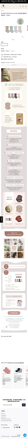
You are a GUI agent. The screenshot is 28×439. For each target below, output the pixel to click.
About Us (3, 413)
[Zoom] (22, 36)
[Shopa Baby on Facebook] (17, 427)
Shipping (3, 62)
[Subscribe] (24, 404)
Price (2, 48)
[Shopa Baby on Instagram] (14, 427)
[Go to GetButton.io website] (25, 437)
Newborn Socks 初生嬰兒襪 (16, 362)
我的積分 (1, 219)
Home (2, 10)
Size (2, 42)
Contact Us (3, 415)
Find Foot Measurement (6, 420)
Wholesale (3, 417)
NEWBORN (4, 44)
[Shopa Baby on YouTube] (19, 427)
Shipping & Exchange (5, 419)
